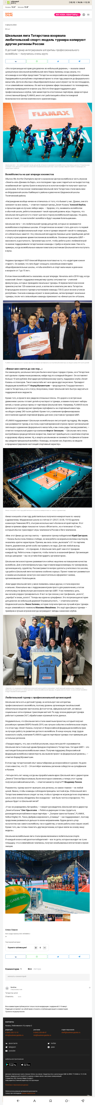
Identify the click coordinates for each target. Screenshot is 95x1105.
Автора (37, 969)
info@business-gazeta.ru (14, 1035)
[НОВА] (67, 14)
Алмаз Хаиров (11, 930)
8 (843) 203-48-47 (39, 1032)
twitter (53, 1043)
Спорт (8, 29)
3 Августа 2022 (11, 25)
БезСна (13, 987)
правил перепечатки (28, 1093)
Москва (21, 7)
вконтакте (12, 1043)
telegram (12, 1047)
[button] (87, 852)
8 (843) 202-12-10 (11, 1032)
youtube (11, 1051)
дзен (52, 1047)
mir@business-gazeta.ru (42, 1035)
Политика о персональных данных (16, 1085)
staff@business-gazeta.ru (71, 1032)
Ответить (9, 996)
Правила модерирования (15, 1011)
